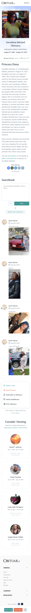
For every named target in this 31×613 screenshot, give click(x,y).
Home (5, 572)
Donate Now (18, 610)
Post (21, 203)
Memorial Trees (7, 580)
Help (4, 582)
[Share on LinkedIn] (15, 168)
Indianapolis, (8, 427)
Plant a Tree (8, 610)
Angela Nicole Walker (15, 537)
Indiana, (15, 427)
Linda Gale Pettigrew (15, 507)
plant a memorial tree (9, 158)
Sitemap (5, 585)
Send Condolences (12, 399)
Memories (17, 58)
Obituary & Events (9, 58)
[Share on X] (12, 168)
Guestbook (24, 58)
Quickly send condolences (15, 212)
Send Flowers (11, 390)
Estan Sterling (15, 477)
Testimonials (6, 575)
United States (22, 427)
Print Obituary (11, 404)
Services (5, 577)
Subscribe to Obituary (14, 395)
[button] (15, 568)
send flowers (12, 156)
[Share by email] (19, 168)
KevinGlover (16, 413)
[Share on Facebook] (8, 168)
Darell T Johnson (15, 447)
